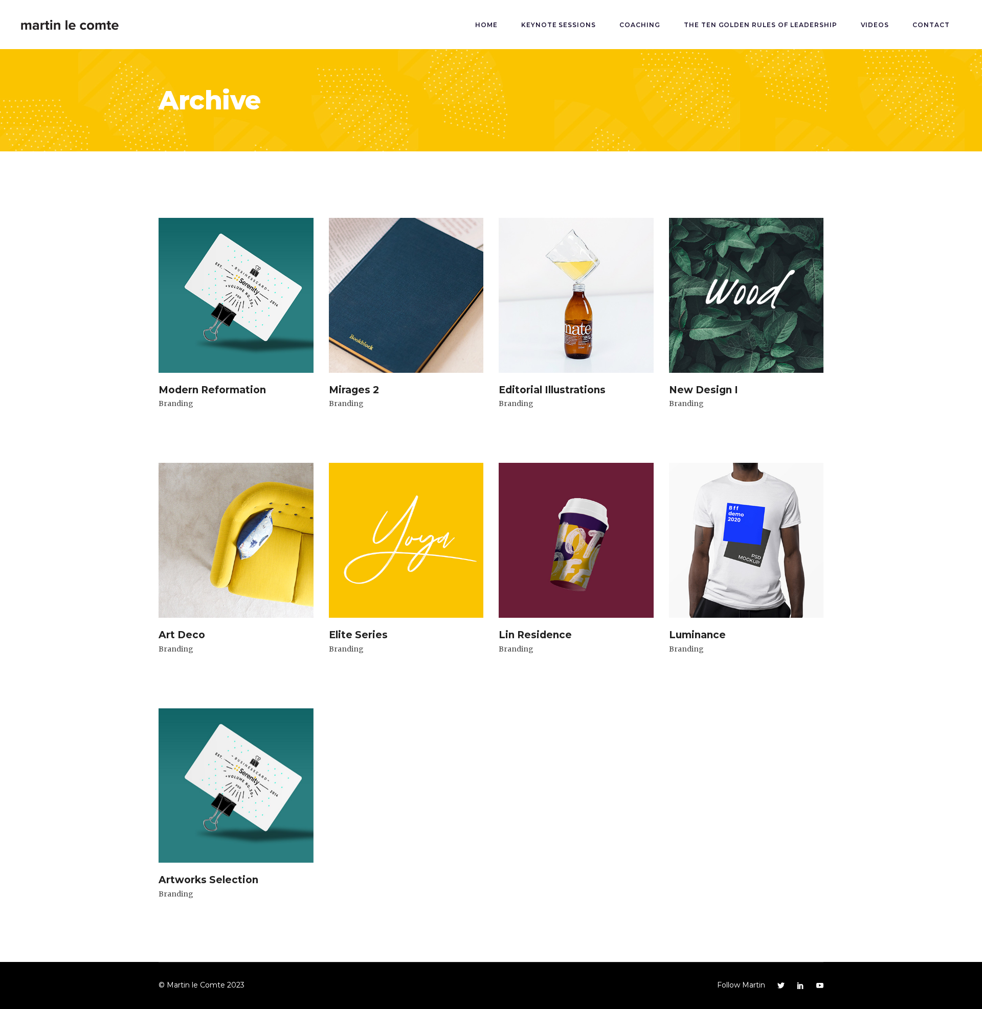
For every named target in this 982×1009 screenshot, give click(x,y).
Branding (176, 403)
